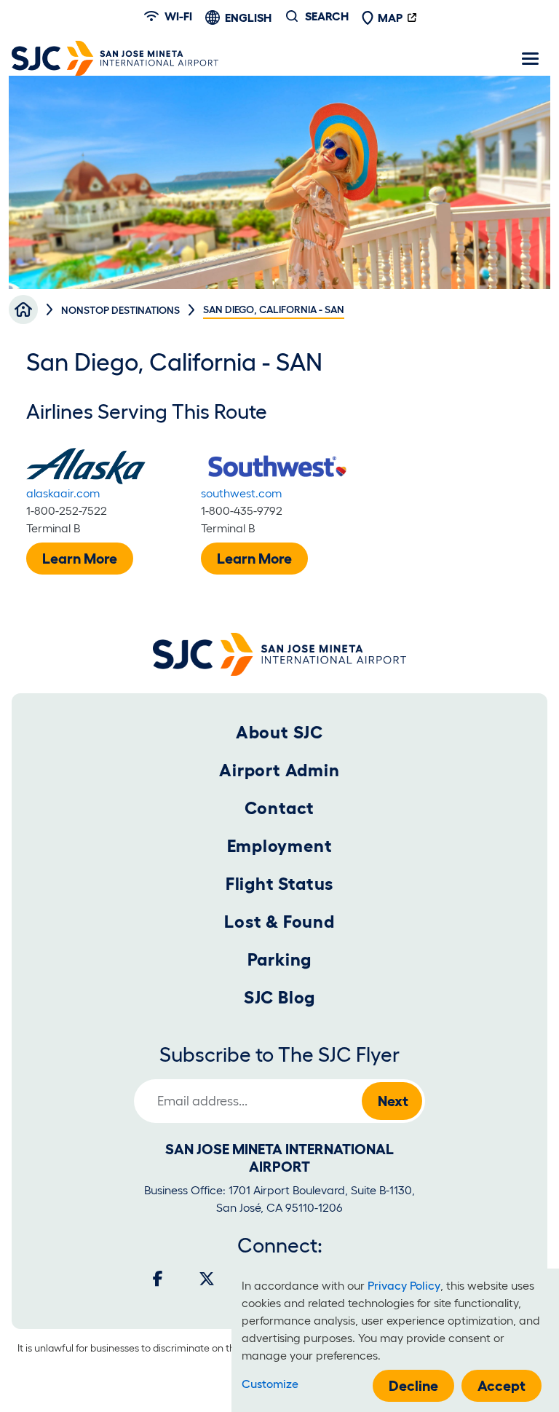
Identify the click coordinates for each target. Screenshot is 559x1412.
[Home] (115, 58)
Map (390, 17)
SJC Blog (279, 997)
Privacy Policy (404, 1285)
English (248, 17)
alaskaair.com (63, 493)
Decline (413, 1386)
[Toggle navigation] (529, 58)
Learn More (79, 559)
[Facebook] (158, 1278)
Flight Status (279, 884)
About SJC (279, 732)
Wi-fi (178, 16)
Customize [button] (270, 1383)
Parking (279, 959)
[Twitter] (206, 1278)
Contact (280, 808)
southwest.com (241, 493)
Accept (501, 1386)
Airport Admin (279, 770)
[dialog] (395, 1340)
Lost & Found (279, 921)
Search (327, 16)
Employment (280, 846)
